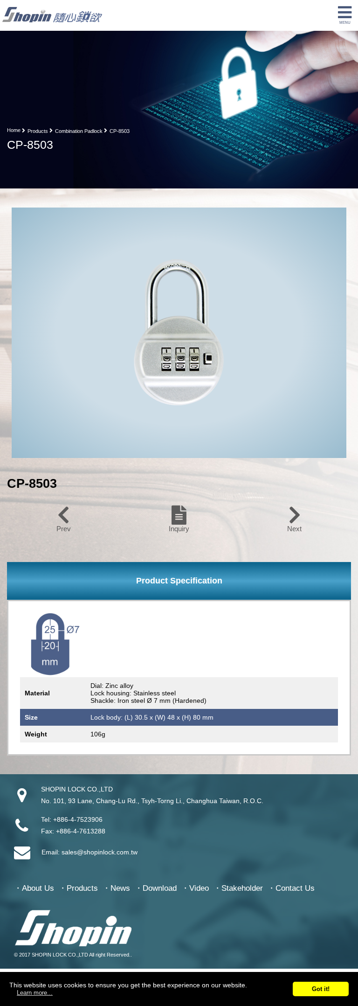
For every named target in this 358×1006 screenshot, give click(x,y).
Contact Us (295, 888)
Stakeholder (242, 888)
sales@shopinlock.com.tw (100, 852)
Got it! (321, 988)
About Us (38, 888)
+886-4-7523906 (78, 819)
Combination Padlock (79, 131)
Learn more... (35, 992)
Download (160, 888)
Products (38, 131)
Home (14, 130)
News (120, 888)
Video (199, 888)
